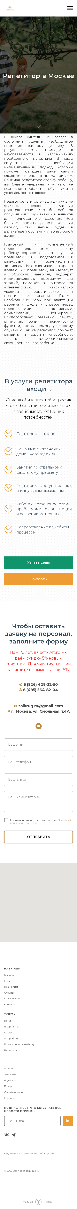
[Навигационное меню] (70, 8)
